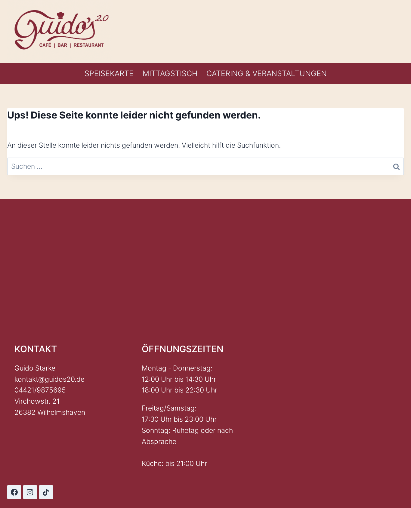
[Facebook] (14, 492)
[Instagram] (30, 492)
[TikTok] (46, 492)
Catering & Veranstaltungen (266, 73)
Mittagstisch (170, 73)
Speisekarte (109, 73)
